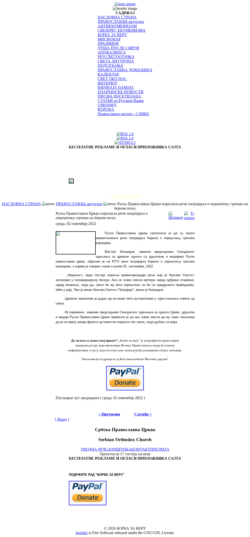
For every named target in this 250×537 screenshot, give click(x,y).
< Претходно (109, 414)
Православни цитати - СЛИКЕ (123, 114)
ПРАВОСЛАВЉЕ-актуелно (121, 22)
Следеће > (143, 414)
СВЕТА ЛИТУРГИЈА (116, 61)
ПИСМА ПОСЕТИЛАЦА (119, 96)
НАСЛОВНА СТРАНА (117, 17)
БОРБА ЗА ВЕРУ (112, 35)
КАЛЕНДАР (108, 74)
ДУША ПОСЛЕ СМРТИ (118, 48)
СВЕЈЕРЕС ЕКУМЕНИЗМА (122, 30)
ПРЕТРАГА (159, 449)
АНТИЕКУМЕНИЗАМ (117, 26)
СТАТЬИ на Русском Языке (121, 101)
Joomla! (81, 533)
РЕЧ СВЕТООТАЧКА (116, 57)
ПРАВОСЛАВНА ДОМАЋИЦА (125, 70)
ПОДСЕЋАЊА (110, 65)
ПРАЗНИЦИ (108, 43)
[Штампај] (175, 214)
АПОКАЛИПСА (112, 52)
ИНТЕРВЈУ (107, 83)
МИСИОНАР (109, 39)
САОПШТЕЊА (118, 449)
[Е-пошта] (189, 214)
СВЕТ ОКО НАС (112, 79)
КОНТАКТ (140, 449)
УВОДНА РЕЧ (93, 449)
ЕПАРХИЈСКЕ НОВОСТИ (121, 92)
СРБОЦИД (107, 105)
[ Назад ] (62, 419)
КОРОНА (106, 109)
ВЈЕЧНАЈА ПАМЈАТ (116, 87)
